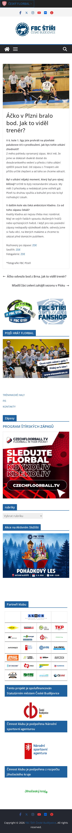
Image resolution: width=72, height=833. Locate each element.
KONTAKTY (9, 406)
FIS (4, 400)
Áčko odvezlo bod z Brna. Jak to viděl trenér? (36, 276)
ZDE (34, 245)
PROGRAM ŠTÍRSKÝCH (28, 426)
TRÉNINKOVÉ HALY (14, 395)
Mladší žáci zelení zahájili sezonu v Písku (38, 285)
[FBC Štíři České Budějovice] (7, 49)
